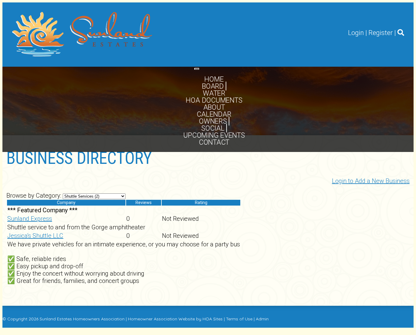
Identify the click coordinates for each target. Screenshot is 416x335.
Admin (262, 319)
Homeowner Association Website (161, 319)
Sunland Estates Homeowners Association (82, 319)
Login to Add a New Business (371, 181)
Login (356, 33)
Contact (214, 142)
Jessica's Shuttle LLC (35, 235)
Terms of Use (239, 319)
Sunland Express (29, 218)
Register (380, 33)
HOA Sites (213, 319)
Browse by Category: (33, 195)
